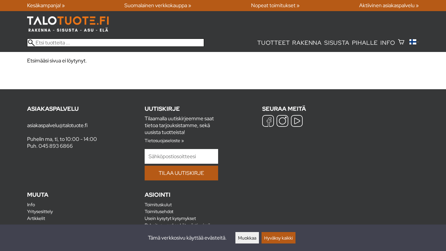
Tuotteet (273, 43)
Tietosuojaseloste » (164, 140)
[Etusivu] (68, 29)
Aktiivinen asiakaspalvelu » (389, 5)
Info (387, 43)
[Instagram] (282, 121)
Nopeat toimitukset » (275, 5)
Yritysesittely (40, 211)
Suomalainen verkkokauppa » (157, 5)
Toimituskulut (158, 204)
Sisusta (336, 43)
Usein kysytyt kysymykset (170, 218)
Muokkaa (247, 238)
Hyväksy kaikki (278, 238)
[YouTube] (297, 121)
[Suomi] (414, 42)
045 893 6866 (56, 145)
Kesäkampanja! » (46, 5)
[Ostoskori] (401, 42)
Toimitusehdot (159, 211)
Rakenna (307, 43)
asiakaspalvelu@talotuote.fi (57, 125)
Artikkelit (36, 218)
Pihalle (365, 43)
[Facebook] (268, 121)
